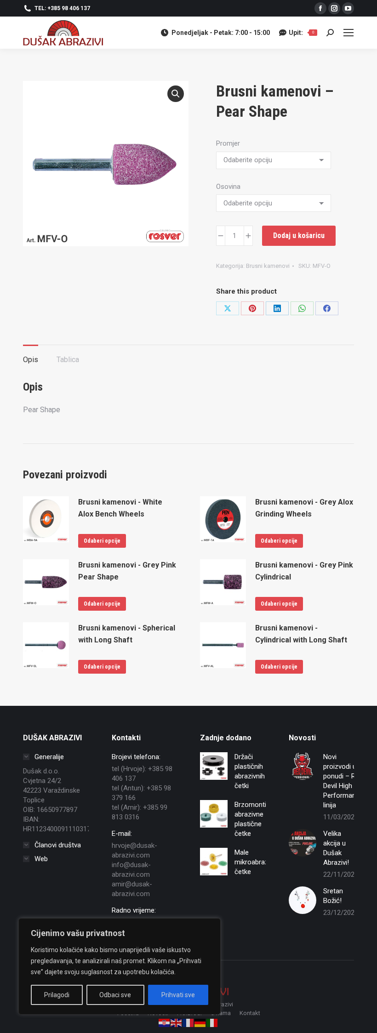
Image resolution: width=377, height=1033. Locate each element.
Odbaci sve (115, 995)
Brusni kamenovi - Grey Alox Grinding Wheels (304, 508)
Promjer (228, 143)
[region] (119, 966)
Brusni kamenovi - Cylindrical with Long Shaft (301, 634)
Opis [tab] (30, 359)
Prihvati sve (178, 995)
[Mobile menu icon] (348, 32)
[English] (177, 1022)
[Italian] (212, 1022)
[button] (175, 93)
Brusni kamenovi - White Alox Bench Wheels (120, 508)
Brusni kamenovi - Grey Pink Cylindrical (304, 571)
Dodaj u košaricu (299, 235)
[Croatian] (165, 1022)
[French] (188, 1022)
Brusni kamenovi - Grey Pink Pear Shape (127, 571)
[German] (200, 1022)
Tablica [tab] (68, 359)
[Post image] (302, 766)
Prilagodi (56, 995)
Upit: (301, 32)
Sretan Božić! (333, 896)
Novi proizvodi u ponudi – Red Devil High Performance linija (343, 781)
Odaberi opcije (102, 541)
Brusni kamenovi (268, 265)
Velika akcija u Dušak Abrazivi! (336, 848)
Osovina (228, 186)
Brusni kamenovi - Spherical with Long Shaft (126, 634)
